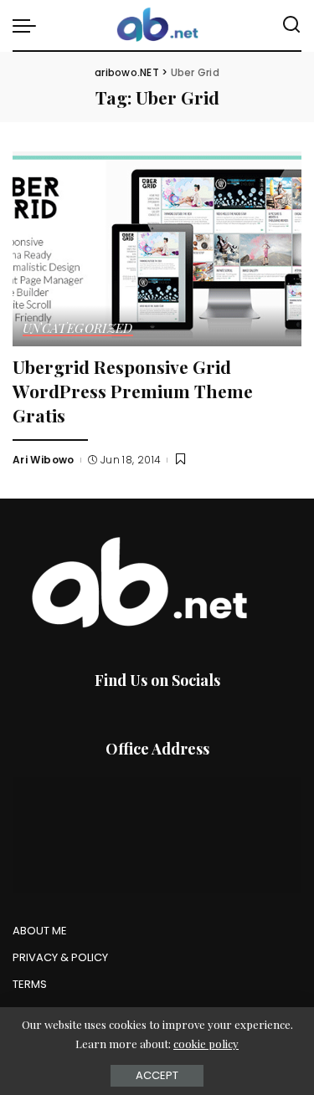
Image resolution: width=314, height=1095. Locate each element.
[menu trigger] (28, 25)
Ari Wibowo (44, 460)
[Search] (291, 25)
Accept (157, 1075)
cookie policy (206, 1043)
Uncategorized (78, 329)
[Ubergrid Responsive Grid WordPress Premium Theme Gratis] (157, 248)
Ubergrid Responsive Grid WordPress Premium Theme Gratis (133, 390)
